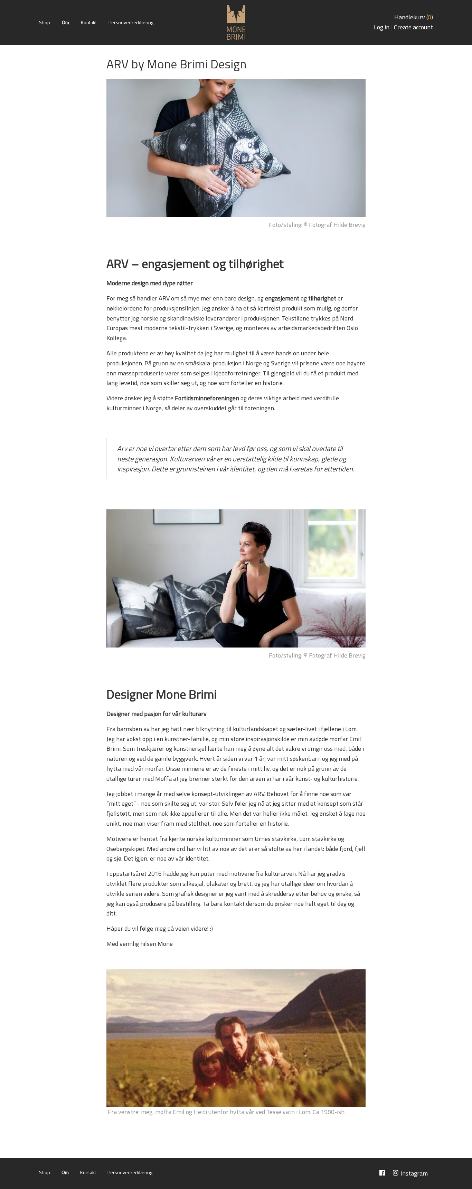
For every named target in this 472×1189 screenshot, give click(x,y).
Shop (44, 22)
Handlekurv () (413, 17)
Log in (381, 27)
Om (65, 22)
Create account (413, 27)
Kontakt (89, 22)
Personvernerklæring (130, 22)
